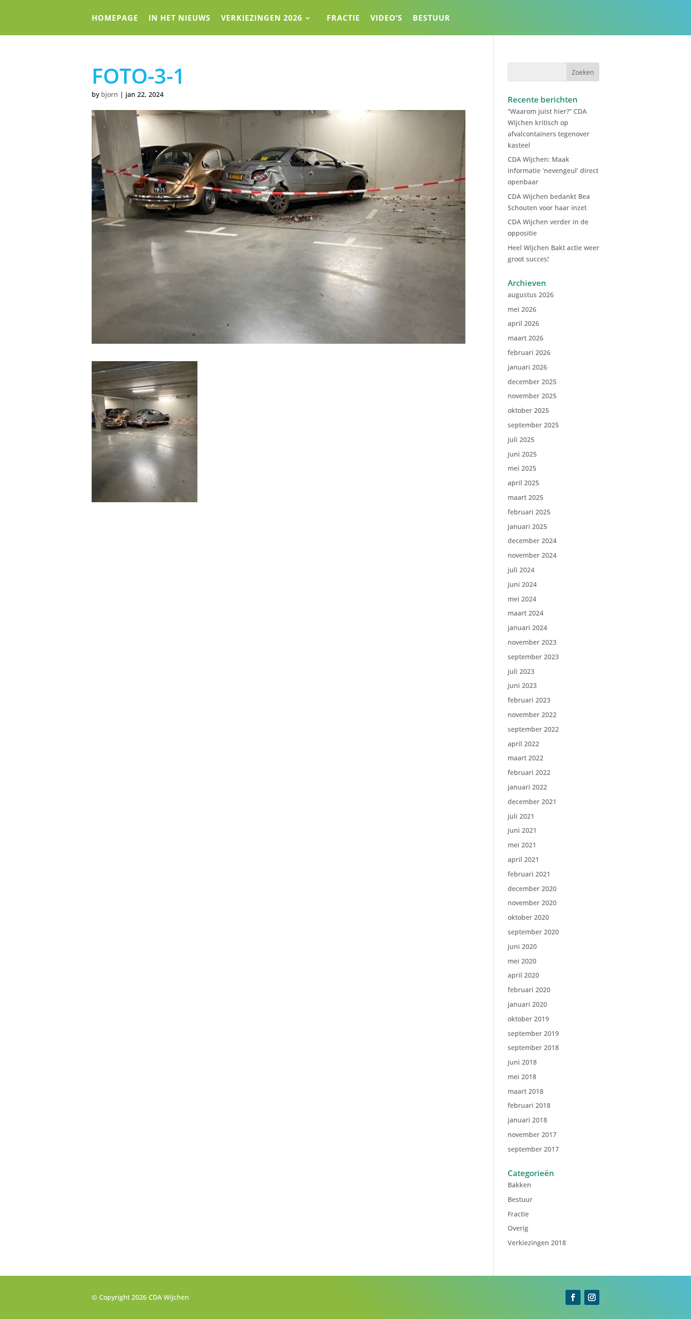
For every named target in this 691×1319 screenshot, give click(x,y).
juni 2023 (522, 685)
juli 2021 (521, 816)
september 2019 (533, 1033)
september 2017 (533, 1149)
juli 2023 (521, 671)
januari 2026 (527, 367)
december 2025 (532, 381)
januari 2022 (527, 786)
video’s (386, 19)
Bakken (519, 1184)
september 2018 (533, 1047)
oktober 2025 (528, 410)
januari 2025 (527, 526)
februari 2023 (529, 699)
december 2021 (532, 801)
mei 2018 (522, 1076)
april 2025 (523, 482)
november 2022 (532, 714)
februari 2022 (529, 772)
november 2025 (532, 395)
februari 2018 (529, 1105)
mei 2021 (522, 844)
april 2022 (523, 743)
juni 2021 (522, 830)
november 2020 (532, 902)
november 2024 (532, 555)
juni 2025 (522, 454)
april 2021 (523, 859)
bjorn (109, 94)
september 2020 (533, 931)
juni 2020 (522, 946)
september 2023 (533, 656)
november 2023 (532, 642)
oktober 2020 (528, 917)
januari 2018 (527, 1119)
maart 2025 (525, 497)
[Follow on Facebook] (573, 1297)
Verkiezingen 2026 (261, 19)
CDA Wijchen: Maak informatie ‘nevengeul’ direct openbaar (553, 170)
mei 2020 (522, 960)
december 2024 (532, 540)
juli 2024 (521, 569)
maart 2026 (525, 337)
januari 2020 (527, 1004)
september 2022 (533, 729)
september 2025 (533, 424)
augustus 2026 (531, 294)
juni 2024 (522, 584)
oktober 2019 (528, 1018)
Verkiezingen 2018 (537, 1242)
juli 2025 (521, 439)
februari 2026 (529, 352)
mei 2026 (522, 309)
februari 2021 (529, 873)
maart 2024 (525, 612)
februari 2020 (529, 989)
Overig (518, 1228)
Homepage (115, 19)
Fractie (343, 19)
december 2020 (532, 888)
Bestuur (431, 19)
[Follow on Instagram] (591, 1297)
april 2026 (523, 323)
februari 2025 (529, 511)
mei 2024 (522, 598)
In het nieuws (180, 19)
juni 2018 (522, 1062)
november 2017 (532, 1134)
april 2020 (523, 975)
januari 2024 (527, 627)
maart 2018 (525, 1091)
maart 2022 (525, 757)
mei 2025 (522, 468)
